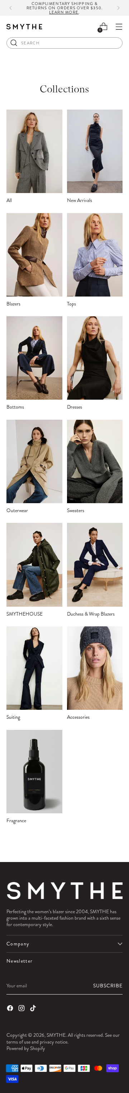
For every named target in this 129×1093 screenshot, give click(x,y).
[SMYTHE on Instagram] (22, 1009)
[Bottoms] (34, 358)
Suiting (13, 717)
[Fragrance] (34, 771)
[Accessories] (95, 668)
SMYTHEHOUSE (24, 613)
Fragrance (16, 820)
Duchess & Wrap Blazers (91, 613)
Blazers (13, 303)
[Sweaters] (95, 461)
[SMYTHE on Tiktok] (33, 1009)
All (9, 200)
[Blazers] (34, 255)
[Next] (118, 8)
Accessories (78, 717)
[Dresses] (95, 358)
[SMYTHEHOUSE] (34, 564)
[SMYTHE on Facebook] (10, 1009)
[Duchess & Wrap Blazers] (95, 564)
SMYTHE (56, 1035)
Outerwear (17, 510)
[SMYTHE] (24, 26)
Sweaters (75, 510)
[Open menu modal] (118, 26)
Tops (71, 303)
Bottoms (15, 406)
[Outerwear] (34, 461)
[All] (34, 151)
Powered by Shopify (25, 1048)
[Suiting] (34, 668)
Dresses (74, 406)
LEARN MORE (63, 12)
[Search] (14, 43)
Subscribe (108, 985)
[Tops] (95, 255)
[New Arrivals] (95, 151)
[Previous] (11, 8)
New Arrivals (79, 200)
